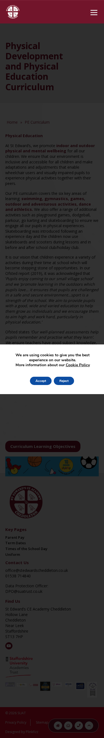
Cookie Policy (78, 365)
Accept (40, 381)
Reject (64, 381)
